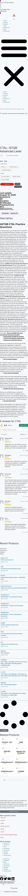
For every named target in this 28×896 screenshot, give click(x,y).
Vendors (5, 22)
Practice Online (18, 186)
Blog (4, 29)
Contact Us (6, 27)
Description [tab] (5, 213)
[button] (14, 62)
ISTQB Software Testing (14, 109)
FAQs (4, 26)
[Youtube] (9, 878)
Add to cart (7, 184)
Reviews (5, 24)
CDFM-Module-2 (21, 762)
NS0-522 (7, 751)
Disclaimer (6, 845)
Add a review (23, 425)
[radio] (3, 167)
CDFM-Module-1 (7, 771)
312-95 (2, 832)
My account (6, 31)
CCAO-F (3, 820)
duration (2, 173)
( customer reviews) (12, 155)
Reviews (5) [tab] (14, 213)
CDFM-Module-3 (7, 762)
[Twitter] (5, 878)
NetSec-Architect (5, 826)
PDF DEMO (17, 183)
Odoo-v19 (3, 817)
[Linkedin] (13, 878)
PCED (2, 823)
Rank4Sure (14, 891)
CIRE (21, 742)
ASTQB (6, 109)
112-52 (2, 829)
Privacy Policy (7, 855)
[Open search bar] (14, 19)
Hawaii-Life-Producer (21, 752)
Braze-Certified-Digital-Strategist (9, 834)
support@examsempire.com (7, 881)
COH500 (21, 771)
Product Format (4, 163)
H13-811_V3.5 (7, 742)
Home (5, 20)
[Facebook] (1, 878)
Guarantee (6, 848)
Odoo (2, 837)
